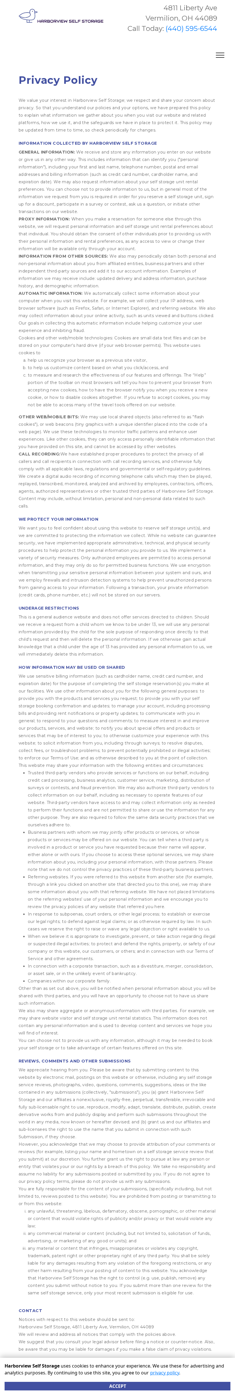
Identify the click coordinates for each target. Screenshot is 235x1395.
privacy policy (164, 1373)
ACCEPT (117, 1386)
